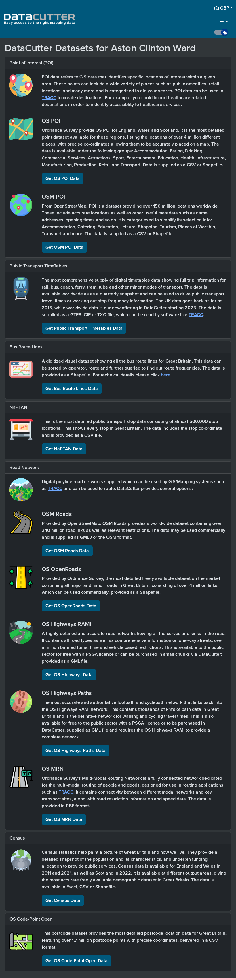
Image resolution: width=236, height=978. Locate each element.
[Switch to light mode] (223, 32)
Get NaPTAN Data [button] (64, 448)
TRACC (49, 97)
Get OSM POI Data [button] (64, 247)
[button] (223, 8)
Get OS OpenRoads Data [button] (70, 606)
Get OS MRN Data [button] (63, 819)
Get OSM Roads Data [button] (67, 551)
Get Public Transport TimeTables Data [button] (84, 328)
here (165, 375)
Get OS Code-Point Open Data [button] (76, 960)
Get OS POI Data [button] (62, 178)
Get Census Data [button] (62, 900)
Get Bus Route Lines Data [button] (71, 388)
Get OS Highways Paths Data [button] (75, 750)
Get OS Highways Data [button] (69, 674)
